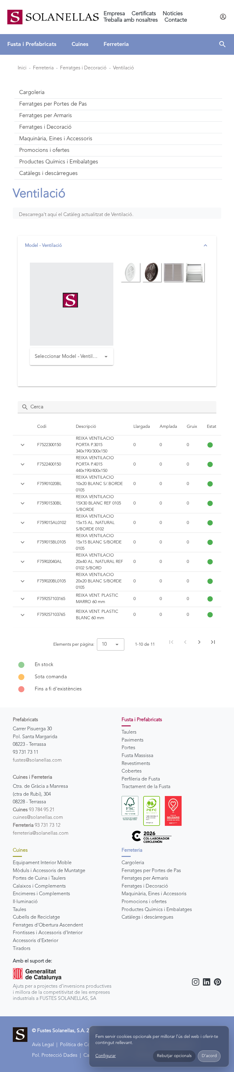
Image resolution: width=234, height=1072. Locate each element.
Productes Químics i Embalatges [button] (58, 162)
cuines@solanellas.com (38, 817)
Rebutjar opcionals (174, 1056)
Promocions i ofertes (144, 901)
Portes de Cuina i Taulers (39, 878)
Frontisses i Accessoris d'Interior (48, 933)
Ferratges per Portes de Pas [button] (53, 104)
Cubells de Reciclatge (36, 917)
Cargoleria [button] (31, 92)
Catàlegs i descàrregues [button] (48, 173)
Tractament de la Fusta (146, 786)
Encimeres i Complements (41, 894)
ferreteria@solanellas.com (41, 833)
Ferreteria (116, 44)
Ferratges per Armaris (145, 878)
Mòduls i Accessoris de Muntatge (49, 870)
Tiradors (21, 948)
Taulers (129, 732)
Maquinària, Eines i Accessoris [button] (55, 138)
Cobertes (132, 771)
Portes (128, 748)
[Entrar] (223, 17)
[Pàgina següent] (199, 642)
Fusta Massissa (137, 755)
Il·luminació (25, 901)
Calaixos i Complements (39, 886)
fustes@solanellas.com (37, 760)
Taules (19, 909)
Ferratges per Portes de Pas (151, 870)
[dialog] (159, 1046)
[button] (222, 44)
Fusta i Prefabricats (31, 44)
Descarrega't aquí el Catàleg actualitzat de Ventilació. (76, 214)
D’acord (209, 1056)
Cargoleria (133, 863)
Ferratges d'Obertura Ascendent (48, 925)
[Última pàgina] (212, 642)
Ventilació (123, 68)
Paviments (133, 740)
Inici (22, 68)
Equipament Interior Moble (42, 863)
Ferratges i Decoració (83, 68)
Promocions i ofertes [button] (44, 150)
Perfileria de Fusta (141, 779)
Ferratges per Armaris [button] (45, 115)
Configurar (105, 1056)
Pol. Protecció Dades (54, 1055)
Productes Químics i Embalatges (157, 909)
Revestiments (136, 763)
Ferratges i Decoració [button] (45, 127)
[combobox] (71, 356)
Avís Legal (43, 1044)
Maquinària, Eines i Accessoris (154, 894)
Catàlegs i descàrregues (147, 917)
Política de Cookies (81, 1044)
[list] (117, 677)
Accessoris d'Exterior (35, 940)
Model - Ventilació (43, 245)
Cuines (80, 44)
